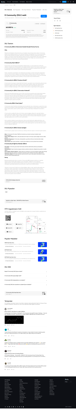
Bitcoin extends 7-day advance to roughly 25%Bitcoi (15, 311)
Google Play (19, 224)
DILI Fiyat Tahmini (26, 9)
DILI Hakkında (8, 9)
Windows (9, 231)
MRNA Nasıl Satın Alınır (9, 242)
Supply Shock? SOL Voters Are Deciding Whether (14, 353)
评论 (6, 335)
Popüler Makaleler (36, 9)
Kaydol (43, 16)
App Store (10, 224)
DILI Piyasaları (16, 9)
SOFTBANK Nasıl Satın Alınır (10, 257)
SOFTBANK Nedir (8, 249)
